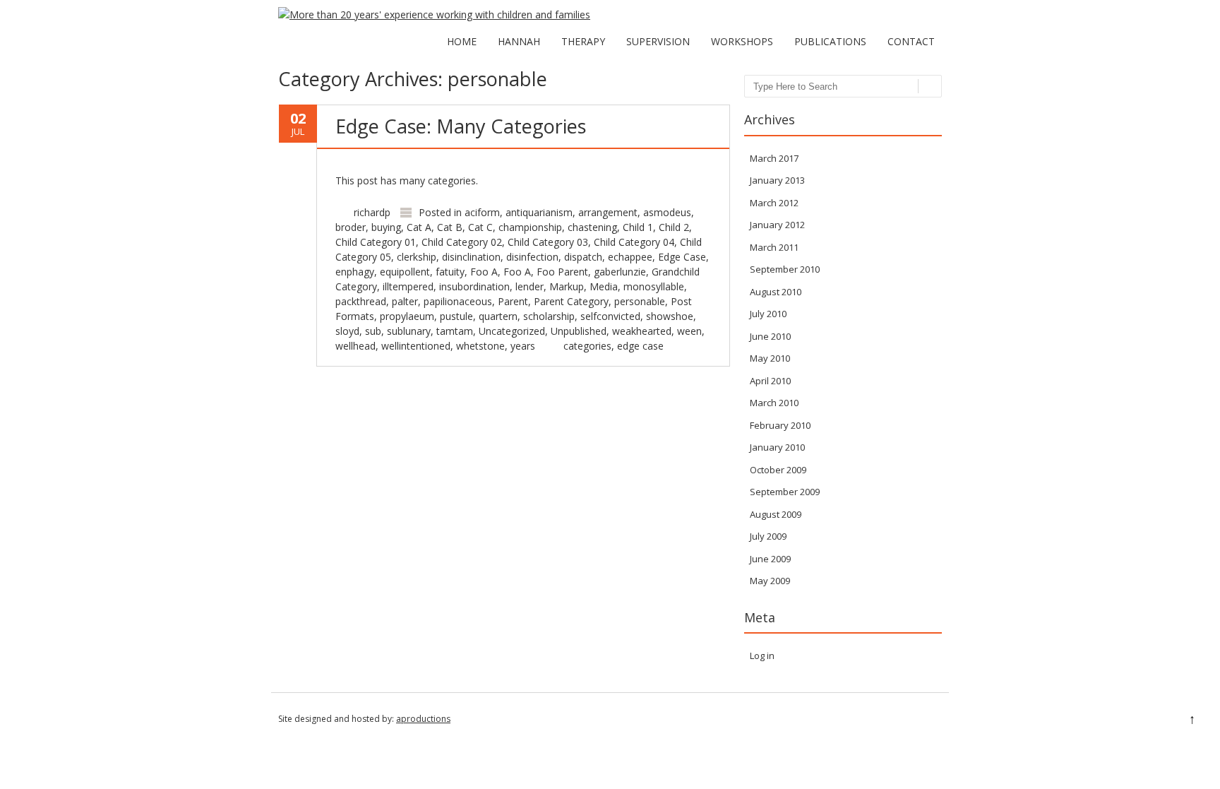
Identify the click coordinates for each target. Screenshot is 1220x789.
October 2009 (778, 469)
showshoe (669, 316)
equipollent (405, 271)
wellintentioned (415, 345)
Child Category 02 (461, 242)
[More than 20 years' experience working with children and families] (434, 14)
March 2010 (774, 402)
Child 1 (638, 227)
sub (373, 331)
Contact (911, 41)
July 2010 (768, 313)
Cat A (419, 227)
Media (604, 286)
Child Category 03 (548, 242)
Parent (513, 301)
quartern (498, 316)
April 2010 (770, 380)
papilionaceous (458, 301)
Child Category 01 (375, 242)
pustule (456, 316)
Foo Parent (562, 271)
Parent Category (571, 301)
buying (386, 227)
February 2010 (780, 425)
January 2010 (777, 447)
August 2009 (775, 514)
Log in (762, 655)
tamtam (454, 331)
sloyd (347, 331)
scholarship (549, 316)
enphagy (354, 271)
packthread (360, 301)
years (522, 345)
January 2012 (777, 224)
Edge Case (682, 256)
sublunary (409, 331)
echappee (630, 256)
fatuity (450, 271)
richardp (372, 212)
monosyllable (653, 286)
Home (462, 41)
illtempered (408, 286)
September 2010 (785, 269)
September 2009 (785, 491)
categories (587, 345)
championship (530, 227)
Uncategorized (512, 331)
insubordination (474, 286)
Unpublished (578, 331)
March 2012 (774, 202)
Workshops (742, 41)
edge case (640, 345)
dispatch (583, 256)
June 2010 (770, 336)
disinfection (532, 256)
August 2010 (775, 291)
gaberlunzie (620, 271)
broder (350, 227)
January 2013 (777, 180)
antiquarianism (539, 212)
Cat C (480, 227)
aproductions (423, 719)
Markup (566, 286)
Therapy (583, 41)
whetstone (480, 345)
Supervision (658, 41)
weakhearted (641, 331)
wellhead (355, 345)
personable (639, 301)
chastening (592, 227)
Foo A (484, 271)
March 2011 (774, 247)
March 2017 (774, 158)
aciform (482, 212)
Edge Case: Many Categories (460, 126)
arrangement (608, 212)
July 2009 (768, 536)
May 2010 (770, 358)
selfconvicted (610, 316)
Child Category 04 (634, 242)
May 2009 (770, 580)
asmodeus (667, 212)
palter (405, 301)
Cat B (449, 227)
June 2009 (770, 558)
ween (689, 331)
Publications (830, 41)
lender (529, 286)
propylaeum (407, 316)
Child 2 (674, 227)
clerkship (416, 256)
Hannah (519, 41)
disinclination (471, 256)
